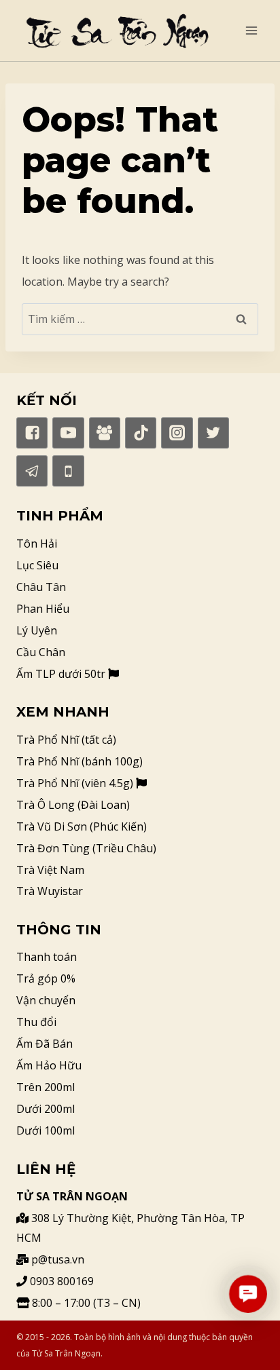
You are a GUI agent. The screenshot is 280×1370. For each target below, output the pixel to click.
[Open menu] (251, 30)
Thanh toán (46, 956)
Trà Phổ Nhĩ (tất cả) (66, 739)
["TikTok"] (140, 433)
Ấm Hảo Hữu (49, 1065)
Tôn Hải (36, 543)
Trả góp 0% (45, 978)
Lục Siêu (37, 565)
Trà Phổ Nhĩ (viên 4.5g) (76, 783)
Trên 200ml (45, 1087)
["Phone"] (68, 471)
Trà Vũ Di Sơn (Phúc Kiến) (81, 826)
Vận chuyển (45, 1000)
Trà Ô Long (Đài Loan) (73, 804)
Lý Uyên (36, 630)
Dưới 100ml (45, 1130)
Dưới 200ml (45, 1108)
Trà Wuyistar (49, 890)
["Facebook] (104, 433)
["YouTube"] (68, 433)
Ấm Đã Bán (44, 1043)
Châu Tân (41, 586)
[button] (248, 1294)
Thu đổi (36, 1021)
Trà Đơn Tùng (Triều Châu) (86, 848)
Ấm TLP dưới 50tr (62, 673)
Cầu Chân (40, 652)
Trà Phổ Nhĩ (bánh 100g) (79, 761)
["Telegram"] (32, 471)
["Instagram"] (176, 433)
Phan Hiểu (42, 608)
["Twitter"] (213, 433)
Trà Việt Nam (50, 869)
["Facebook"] (32, 433)
